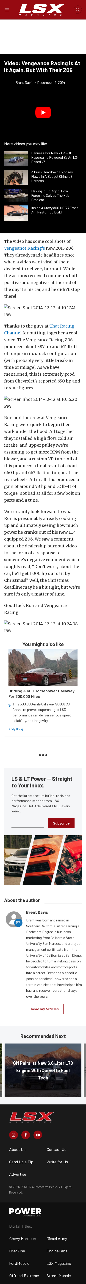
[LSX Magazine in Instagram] (13, 1135)
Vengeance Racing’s (24, 248)
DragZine (17, 1250)
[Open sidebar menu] (7, 10)
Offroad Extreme (24, 1275)
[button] (43, 112)
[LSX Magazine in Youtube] (37, 1135)
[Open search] (78, 9)
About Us (17, 1149)
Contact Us (56, 1149)
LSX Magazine (59, 1263)
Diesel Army (57, 1238)
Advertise (17, 1174)
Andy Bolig (15, 729)
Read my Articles (45, 1009)
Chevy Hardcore (23, 1238)
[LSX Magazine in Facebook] (25, 1135)
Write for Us (57, 1161)
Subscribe (61, 823)
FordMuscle (19, 1263)
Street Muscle (59, 1275)
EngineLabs (57, 1250)
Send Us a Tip (21, 1161)
